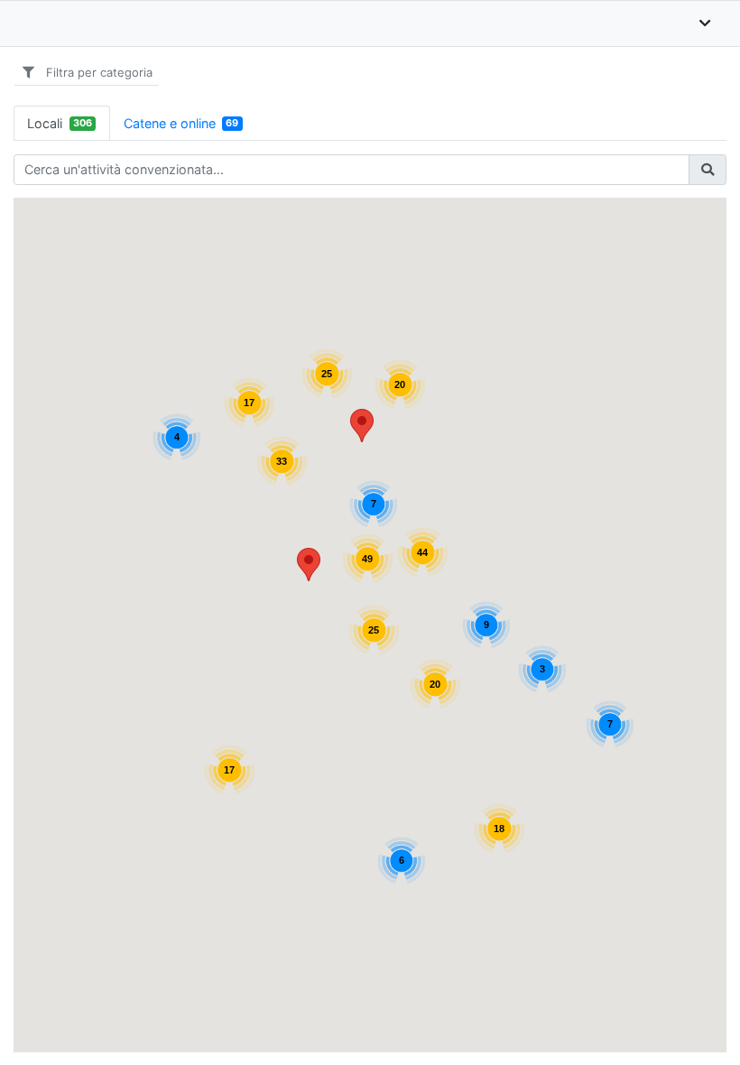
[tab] (62, 123)
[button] (309, 564)
